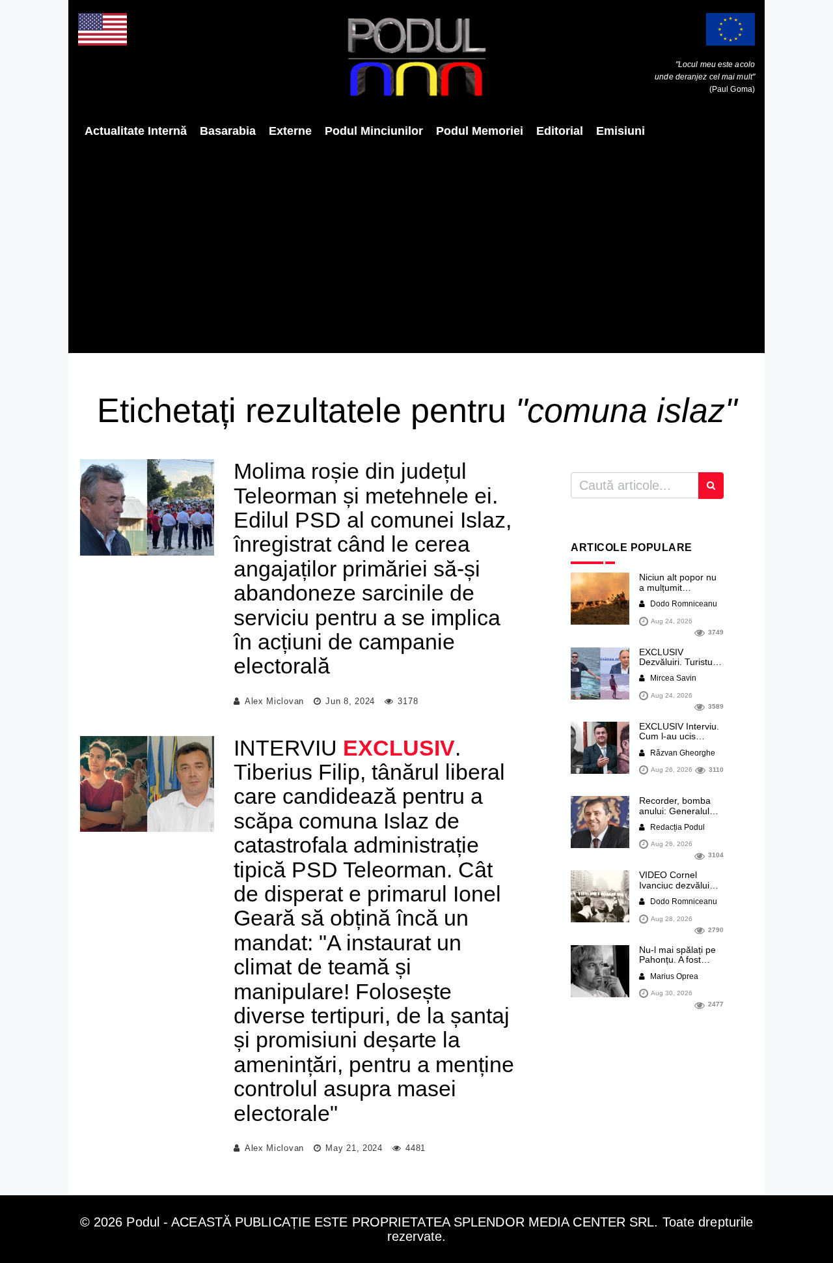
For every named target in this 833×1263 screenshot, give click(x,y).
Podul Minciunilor (374, 130)
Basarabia (228, 130)
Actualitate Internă (136, 130)
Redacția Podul (676, 827)
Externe (290, 130)
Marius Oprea (673, 976)
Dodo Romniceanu (682, 603)
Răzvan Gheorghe (681, 753)
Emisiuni (620, 130)
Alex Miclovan (274, 701)
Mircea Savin (672, 678)
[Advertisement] (416, 245)
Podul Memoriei (479, 130)
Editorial (559, 130)
